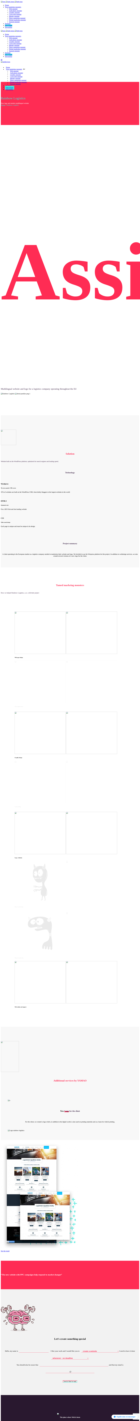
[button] (125, 1417)
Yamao (3, 105)
